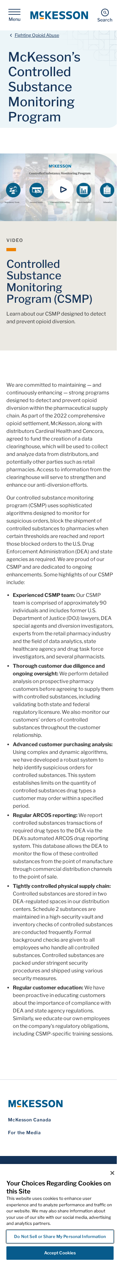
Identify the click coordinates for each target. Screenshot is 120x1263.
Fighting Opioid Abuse (37, 35)
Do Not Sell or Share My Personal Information (60, 1236)
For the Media (24, 1132)
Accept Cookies (60, 1252)
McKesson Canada (29, 1119)
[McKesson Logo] (60, 1103)
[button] (63, 189)
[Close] (112, 1173)
